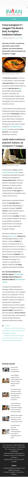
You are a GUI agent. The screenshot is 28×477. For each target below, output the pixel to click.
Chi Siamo (6, 472)
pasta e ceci (13, 236)
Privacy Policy (20, 472)
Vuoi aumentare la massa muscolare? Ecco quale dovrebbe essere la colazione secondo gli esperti (16, 407)
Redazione (12, 472)
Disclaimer (14, 474)
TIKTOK (4, 282)
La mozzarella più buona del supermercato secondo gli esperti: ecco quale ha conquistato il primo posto (16, 431)
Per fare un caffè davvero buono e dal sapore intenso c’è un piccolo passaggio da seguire (13, 330)
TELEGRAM (18, 274)
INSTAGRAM (19, 279)
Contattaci (14, 461)
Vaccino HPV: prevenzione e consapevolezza (15, 369)
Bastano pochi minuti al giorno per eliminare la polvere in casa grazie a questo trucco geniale (13, 338)
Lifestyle (7, 326)
